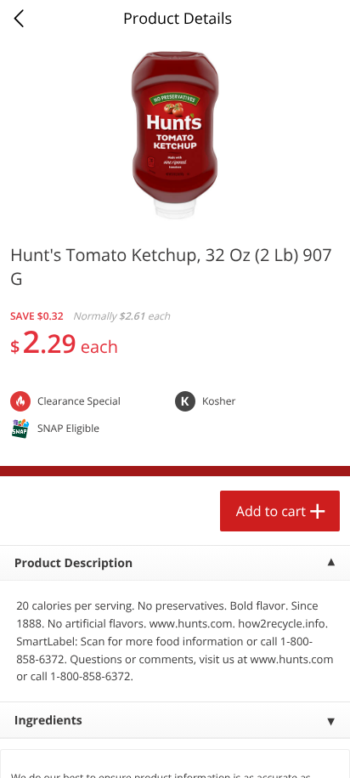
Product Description (73, 563)
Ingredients (48, 721)
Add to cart (271, 511)
